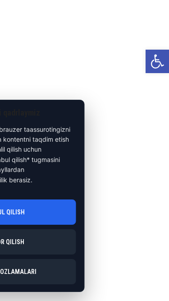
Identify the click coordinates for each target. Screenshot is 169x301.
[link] (157, 61)
